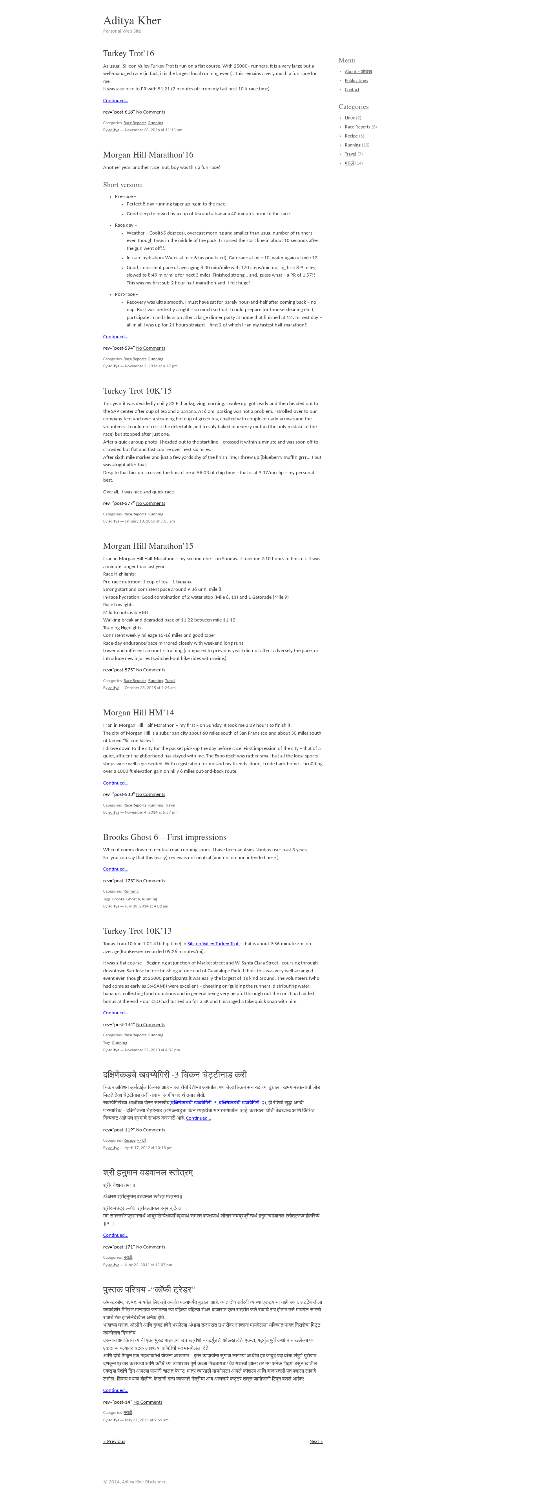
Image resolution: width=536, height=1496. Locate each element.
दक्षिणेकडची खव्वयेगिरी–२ (241, 1103)
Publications (356, 81)
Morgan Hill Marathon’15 (148, 545)
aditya (113, 130)
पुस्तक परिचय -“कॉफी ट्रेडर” (149, 1289)
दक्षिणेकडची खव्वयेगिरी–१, (194, 1103)
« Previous (114, 1441)
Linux (350, 118)
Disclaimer (155, 1482)
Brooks (118, 899)
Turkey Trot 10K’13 (137, 930)
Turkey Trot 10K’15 (137, 390)
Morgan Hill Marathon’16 (148, 154)
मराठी (141, 1140)
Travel (170, 681)
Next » (316, 1441)
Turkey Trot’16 (128, 53)
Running (155, 123)
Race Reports (135, 123)
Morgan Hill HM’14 (138, 712)
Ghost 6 (133, 899)
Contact (352, 90)
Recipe (129, 1140)
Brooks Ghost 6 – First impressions (165, 836)
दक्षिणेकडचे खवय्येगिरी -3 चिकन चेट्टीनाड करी (175, 1074)
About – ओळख (358, 72)
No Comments (150, 112)
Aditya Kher (132, 20)
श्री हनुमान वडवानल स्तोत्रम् (148, 1172)
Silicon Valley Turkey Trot (214, 943)
